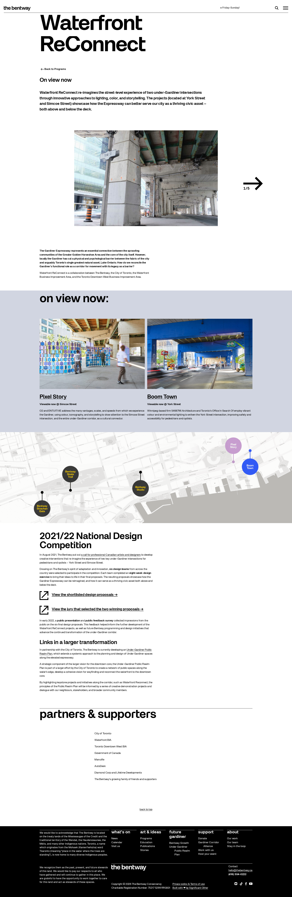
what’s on (120, 832)
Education (146, 842)
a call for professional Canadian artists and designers (111, 555)
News (114, 838)
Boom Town (162, 397)
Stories (144, 850)
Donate (202, 838)
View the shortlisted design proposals (83, 595)
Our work (232, 838)
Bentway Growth (179, 843)
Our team (232, 842)
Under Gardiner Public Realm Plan (179, 851)
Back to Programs (55, 69)
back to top (146, 809)
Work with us (206, 850)
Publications (147, 846)
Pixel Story (53, 397)
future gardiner (177, 834)
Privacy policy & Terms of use (188, 884)
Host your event (207, 854)
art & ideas (150, 832)
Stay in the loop (236, 846)
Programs (146, 838)
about (232, 832)
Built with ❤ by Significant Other (190, 888)
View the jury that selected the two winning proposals (95, 609)
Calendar (116, 842)
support (206, 832)
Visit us (115, 846)
